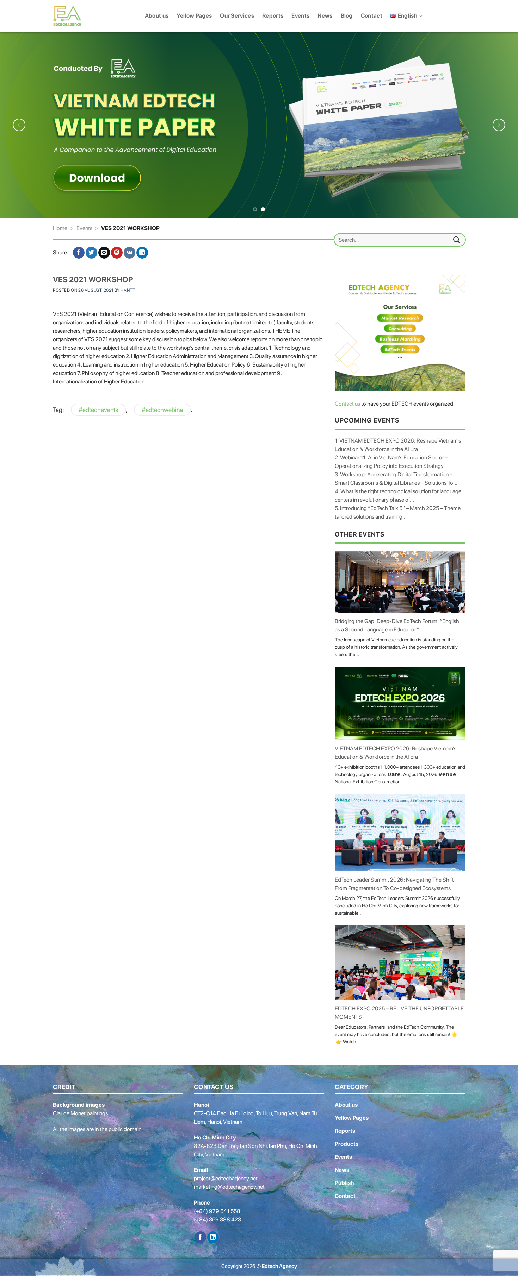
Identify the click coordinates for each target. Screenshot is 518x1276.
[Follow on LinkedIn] (213, 1236)
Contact (371, 15)
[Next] (498, 124)
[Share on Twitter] (91, 252)
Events (300, 15)
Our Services (237, 15)
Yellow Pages (194, 15)
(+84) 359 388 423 (217, 1218)
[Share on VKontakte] (129, 252)
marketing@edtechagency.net (229, 1185)
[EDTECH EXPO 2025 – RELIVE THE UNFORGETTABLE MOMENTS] (400, 961)
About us (157, 15)
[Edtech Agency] (72, 15)
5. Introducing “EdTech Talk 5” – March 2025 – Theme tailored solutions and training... (398, 511)
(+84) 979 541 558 (217, 1210)
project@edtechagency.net (226, 1177)
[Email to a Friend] (104, 252)
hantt (128, 289)
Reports (272, 15)
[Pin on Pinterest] (117, 252)
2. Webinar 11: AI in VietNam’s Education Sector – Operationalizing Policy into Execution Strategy (391, 460)
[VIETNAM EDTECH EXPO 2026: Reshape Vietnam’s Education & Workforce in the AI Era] (400, 702)
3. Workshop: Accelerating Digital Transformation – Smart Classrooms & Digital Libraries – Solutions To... (396, 477)
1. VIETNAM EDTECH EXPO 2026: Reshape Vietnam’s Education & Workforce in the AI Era (398, 443)
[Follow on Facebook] (200, 1236)
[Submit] (457, 238)
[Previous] (19, 124)
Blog (347, 15)
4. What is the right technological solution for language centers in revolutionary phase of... (398, 494)
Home (60, 226)
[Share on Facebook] (79, 252)
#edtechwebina (162, 408)
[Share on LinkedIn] (142, 252)
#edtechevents (98, 408)
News (324, 15)
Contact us (347, 402)
